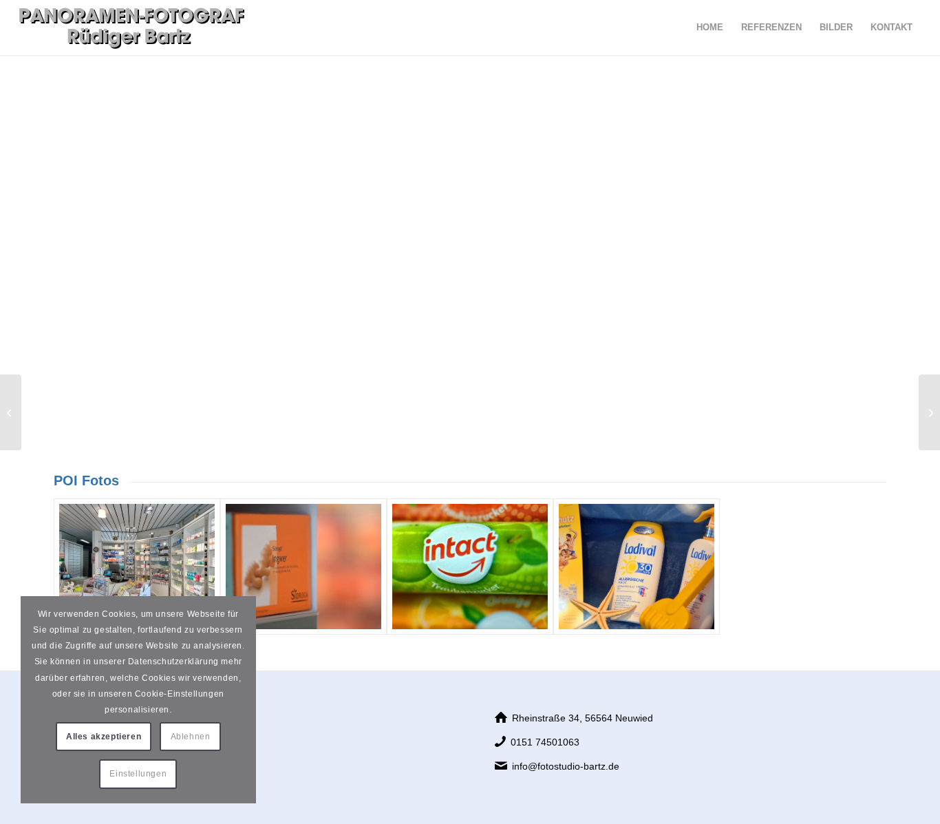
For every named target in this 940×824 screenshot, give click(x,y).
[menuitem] (709, 27)
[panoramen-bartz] (132, 27)
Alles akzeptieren (103, 736)
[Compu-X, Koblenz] (10, 412)
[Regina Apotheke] (137, 566)
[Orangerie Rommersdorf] (929, 412)
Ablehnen (191, 736)
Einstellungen (138, 774)
